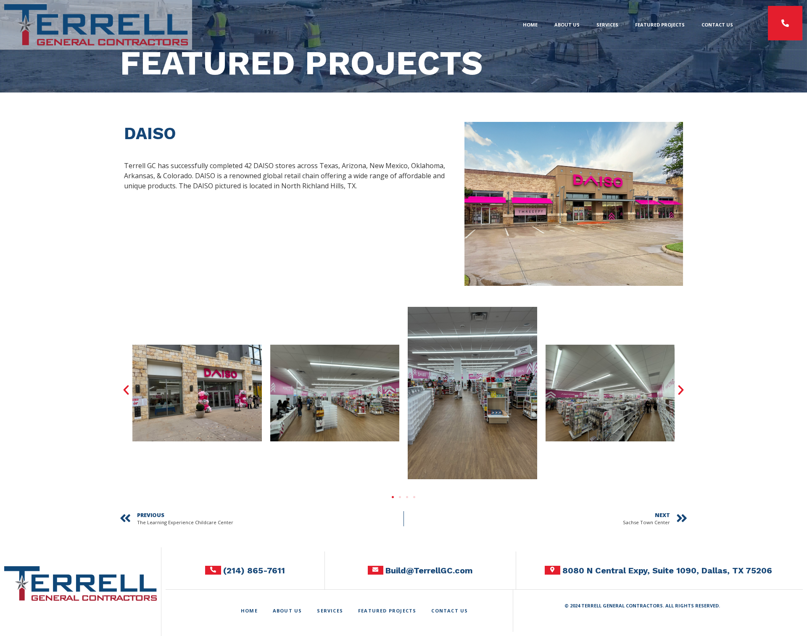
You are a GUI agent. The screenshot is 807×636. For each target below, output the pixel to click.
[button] (126, 390)
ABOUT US (567, 24)
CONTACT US (717, 24)
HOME (530, 24)
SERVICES (607, 24)
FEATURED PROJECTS (660, 24)
